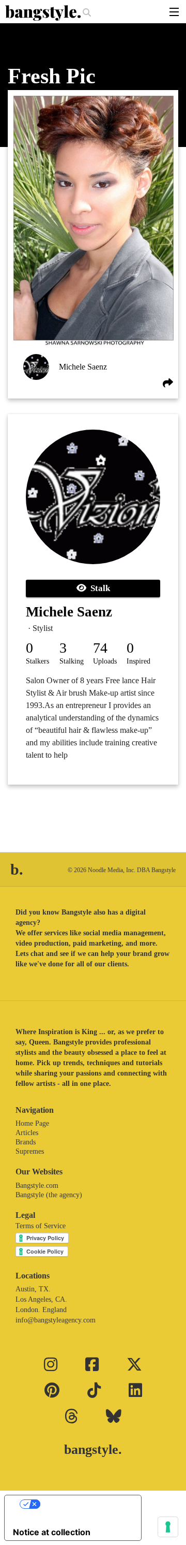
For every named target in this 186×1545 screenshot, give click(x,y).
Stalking (71, 661)
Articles (27, 1133)
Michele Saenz (83, 366)
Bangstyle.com (37, 1185)
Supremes (30, 1151)
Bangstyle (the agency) (49, 1195)
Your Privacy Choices (83, 1504)
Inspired (138, 661)
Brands (26, 1142)
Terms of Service (41, 1226)
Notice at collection (51, 1532)
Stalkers (37, 661)
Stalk (98, 588)
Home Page (32, 1123)
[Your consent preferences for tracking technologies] (168, 1527)
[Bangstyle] (44, 13)
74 (100, 648)
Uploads (105, 661)
